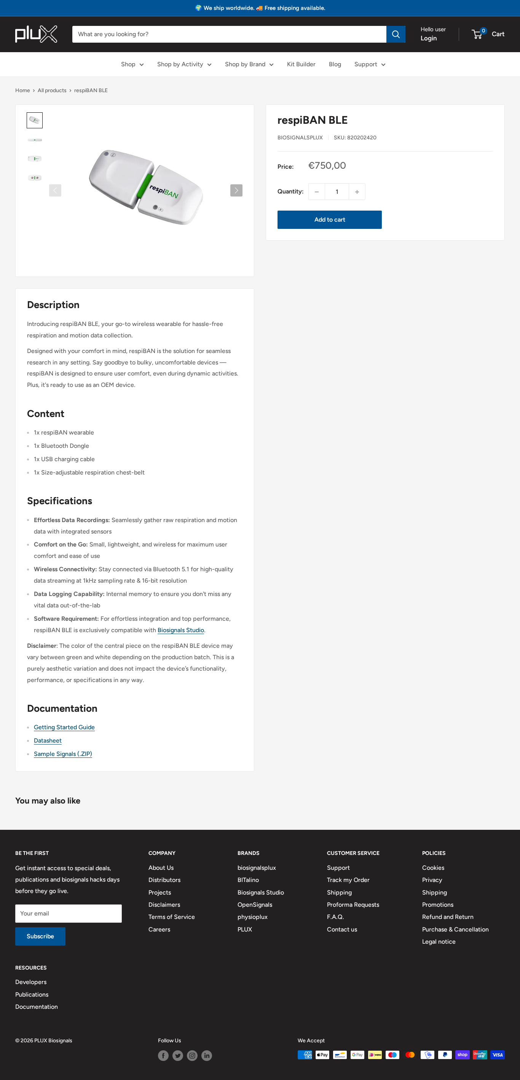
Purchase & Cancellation (455, 929)
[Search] (395, 34)
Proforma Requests (353, 904)
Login (429, 38)
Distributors (164, 879)
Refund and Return (448, 916)
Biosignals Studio (181, 630)
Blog (335, 64)
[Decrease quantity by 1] (317, 192)
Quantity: (291, 191)
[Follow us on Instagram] (192, 1055)
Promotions (437, 904)
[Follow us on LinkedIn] (206, 1055)
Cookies (433, 867)
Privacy (432, 879)
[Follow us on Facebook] (163, 1055)
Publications (31, 994)
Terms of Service (171, 916)
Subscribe (40, 936)
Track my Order (348, 879)
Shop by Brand (245, 64)
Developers (30, 982)
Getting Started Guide (64, 727)
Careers (159, 929)
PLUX (245, 929)
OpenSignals (255, 904)
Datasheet (48, 740)
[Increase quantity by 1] (357, 192)
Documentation (36, 1006)
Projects (159, 892)
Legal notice (439, 941)
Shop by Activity (180, 64)
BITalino (248, 879)
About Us (161, 867)
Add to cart (329, 220)
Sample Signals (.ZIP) (63, 753)
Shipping (339, 892)
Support (365, 64)
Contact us (342, 929)
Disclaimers (164, 904)
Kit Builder (301, 64)
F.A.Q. (335, 916)
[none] (35, 120)
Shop (128, 64)
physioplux (253, 916)
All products (52, 90)
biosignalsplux (300, 137)
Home (22, 90)
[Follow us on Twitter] (177, 1055)
